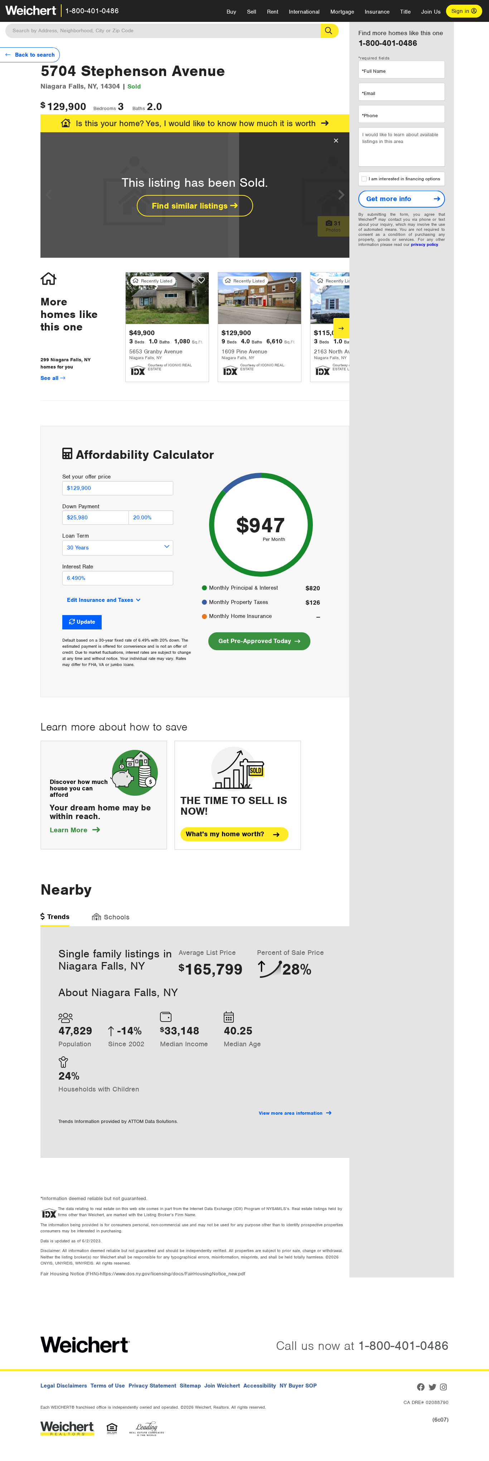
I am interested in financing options (404, 179)
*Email (368, 93)
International (304, 11)
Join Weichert (222, 1385)
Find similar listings (191, 205)
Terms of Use (108, 1385)
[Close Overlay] (336, 140)
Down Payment (80, 506)
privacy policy (424, 245)
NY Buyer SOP (298, 1385)
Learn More (75, 829)
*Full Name (374, 71)
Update (86, 621)
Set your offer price (86, 476)
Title (405, 11)
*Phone (370, 116)
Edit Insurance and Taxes (100, 600)
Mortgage (342, 11)
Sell (251, 11)
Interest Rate (77, 566)
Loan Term (75, 535)
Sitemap (190, 1385)
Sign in (461, 11)
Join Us (431, 11)
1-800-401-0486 (92, 10)
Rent (272, 11)
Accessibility (259, 1385)
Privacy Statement (152, 1385)
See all (50, 378)
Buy (231, 11)
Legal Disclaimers (63, 1385)
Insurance (377, 11)
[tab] (54, 919)
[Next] (341, 328)
